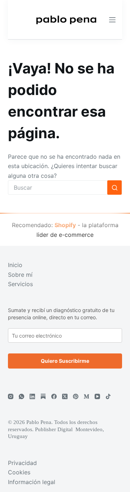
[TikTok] (108, 396)
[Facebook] (54, 396)
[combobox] (58, 187)
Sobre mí (20, 274)
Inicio (15, 264)
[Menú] (112, 20)
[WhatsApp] (21, 396)
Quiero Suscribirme (65, 361)
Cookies (19, 472)
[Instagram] (10, 396)
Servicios (20, 284)
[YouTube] (97, 396)
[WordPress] (43, 396)
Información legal (31, 482)
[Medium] (86, 396)
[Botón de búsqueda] (114, 187)
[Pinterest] (75, 396)
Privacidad (22, 462)
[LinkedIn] (32, 396)
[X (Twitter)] (65, 396)
